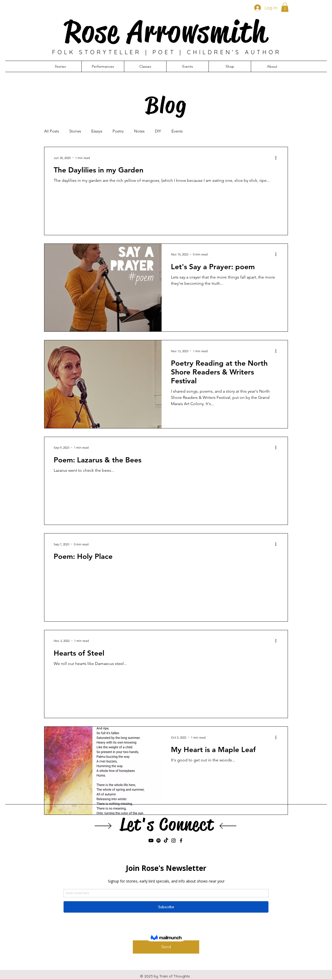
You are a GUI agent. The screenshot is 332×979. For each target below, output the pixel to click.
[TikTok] (166, 840)
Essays (96, 131)
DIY (158, 131)
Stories (75, 131)
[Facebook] (181, 840)
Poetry (118, 131)
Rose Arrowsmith (166, 31)
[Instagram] (173, 840)
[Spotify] (158, 840)
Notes (139, 131)
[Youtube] (151, 840)
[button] (285, 7)
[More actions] (277, 158)
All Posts (51, 131)
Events (177, 131)
